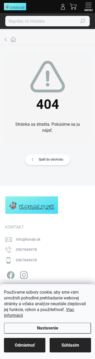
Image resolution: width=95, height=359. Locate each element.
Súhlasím (70, 345)
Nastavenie (47, 328)
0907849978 (26, 250)
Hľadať (83, 21)
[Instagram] (23, 274)
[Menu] (88, 6)
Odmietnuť (25, 345)
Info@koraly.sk (28, 239)
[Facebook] (10, 274)
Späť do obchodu (51, 159)
